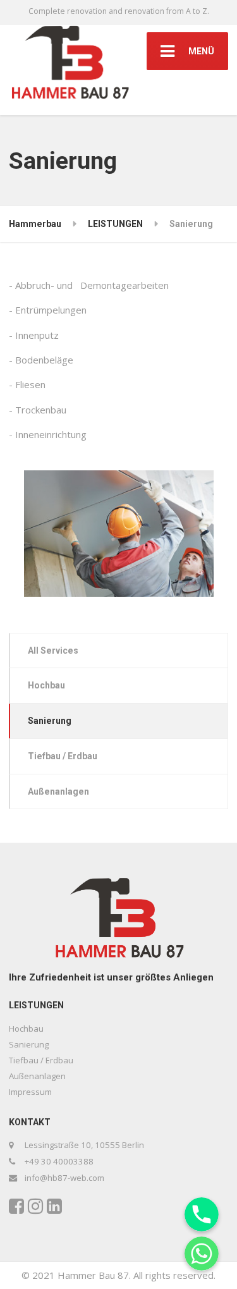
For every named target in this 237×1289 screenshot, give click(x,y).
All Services (53, 650)
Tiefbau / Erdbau (62, 756)
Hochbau (46, 685)
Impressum (30, 1091)
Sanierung (49, 721)
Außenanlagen (58, 791)
